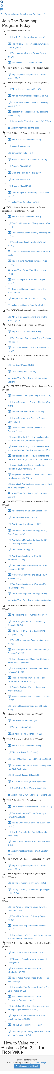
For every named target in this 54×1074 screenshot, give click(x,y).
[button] (1, 2)
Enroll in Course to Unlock (27, 1066)
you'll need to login (38, 1062)
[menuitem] (1, 6)
